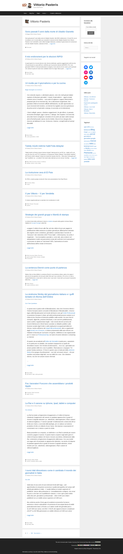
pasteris (28, 205)
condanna (50, 221)
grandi (28, 257)
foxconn (31, 394)
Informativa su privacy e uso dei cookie (31, 551)
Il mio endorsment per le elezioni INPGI (44, 56)
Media (30, 72)
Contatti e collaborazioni (55, 13)
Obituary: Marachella (89, 113)
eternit (37, 285)
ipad (85, 143)
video (89, 159)
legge (95, 146)
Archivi (44, 13)
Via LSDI (27, 479)
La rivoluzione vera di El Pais (39, 172)
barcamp (92, 127)
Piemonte (40, 255)
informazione (87, 141)
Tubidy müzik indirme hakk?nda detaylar (44, 146)
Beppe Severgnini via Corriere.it (33, 89)
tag (87, 157)
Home (25, 13)
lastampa (87, 146)
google (93, 138)
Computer (29, 392)
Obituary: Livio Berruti (90, 97)
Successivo (38, 533)
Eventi (38, 161)
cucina (28, 136)
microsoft (91, 148)
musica (92, 150)
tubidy (39, 163)
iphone (37, 461)
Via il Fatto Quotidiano (31, 303)
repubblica (86, 155)
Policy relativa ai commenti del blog (49, 551)
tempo (85, 159)
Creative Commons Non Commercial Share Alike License (81, 542)
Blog (28, 161)
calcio (89, 132)
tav (89, 157)
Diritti (30, 161)
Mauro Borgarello (88, 548)
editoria (88, 134)
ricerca (90, 155)
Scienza (31, 283)
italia (34, 374)
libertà (35, 257)
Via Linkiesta (28, 410)
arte (88, 127)
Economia (34, 161)
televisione (92, 157)
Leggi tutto (52, 43)
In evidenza (43, 161)
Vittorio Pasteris (45, 5)
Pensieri (31, 203)
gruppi (31, 257)
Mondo (89, 150)
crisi (91, 132)
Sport (85, 157)
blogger (86, 132)
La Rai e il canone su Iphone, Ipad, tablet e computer (50, 403)
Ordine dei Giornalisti (51, 341)
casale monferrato (31, 285)
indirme (32, 163)
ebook (85, 134)
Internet (93, 141)
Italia (28, 72)
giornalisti (29, 73)
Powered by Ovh (97, 548)
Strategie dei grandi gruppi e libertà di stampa (47, 214)
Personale (29, 47)
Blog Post (31, 13)
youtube (86, 161)
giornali (92, 134)
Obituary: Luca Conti (89, 107)
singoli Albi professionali (53, 328)
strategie (43, 257)
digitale (94, 132)
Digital (38, 13)
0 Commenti (29, 258)
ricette (37, 136)
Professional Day (43, 335)
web (93, 159)
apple (28, 394)
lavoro (92, 146)
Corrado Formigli (36, 223)
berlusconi (87, 130)
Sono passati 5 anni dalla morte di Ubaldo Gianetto (49, 31)
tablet (40, 461)
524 (32, 533)
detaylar (28, 163)
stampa (38, 257)
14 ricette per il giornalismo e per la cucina (45, 83)
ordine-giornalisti (39, 374)
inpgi (33, 73)
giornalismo (32, 136)
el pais (28, 184)
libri (84, 148)
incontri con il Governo (37, 330)
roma (93, 155)
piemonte (94, 153)
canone (28, 461)
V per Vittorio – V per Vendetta (39, 193)
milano (95, 148)
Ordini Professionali (69, 313)
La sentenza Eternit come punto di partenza (46, 268)
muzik (36, 163)
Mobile (36, 459)
